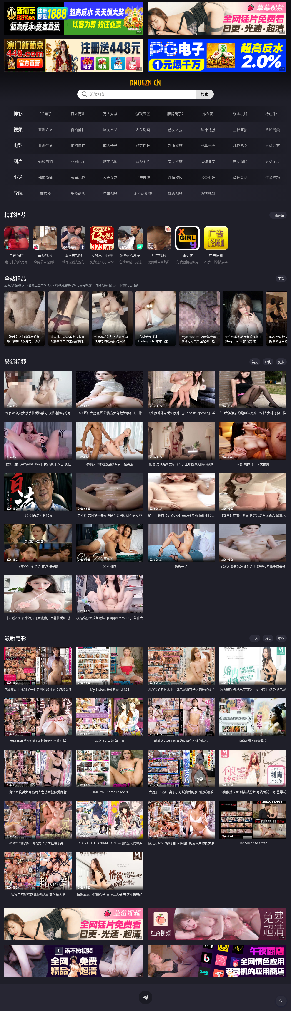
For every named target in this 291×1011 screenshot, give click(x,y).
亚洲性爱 (45, 145)
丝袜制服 (208, 129)
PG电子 (45, 113)
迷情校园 (175, 177)
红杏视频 (175, 193)
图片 (18, 161)
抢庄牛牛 (272, 113)
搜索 (204, 94)
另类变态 (272, 145)
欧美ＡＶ (110, 129)
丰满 (255, 638)
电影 (18, 145)
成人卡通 (110, 145)
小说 (18, 177)
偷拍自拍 (78, 145)
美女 (255, 362)
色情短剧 (208, 193)
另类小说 (208, 177)
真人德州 (78, 113)
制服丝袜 (175, 145)
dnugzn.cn (145, 82)
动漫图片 (142, 161)
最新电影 (15, 638)
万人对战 (110, 113)
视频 (18, 130)
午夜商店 (78, 193)
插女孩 (45, 193)
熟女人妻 (175, 129)
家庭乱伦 (78, 177)
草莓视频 (110, 193)
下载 (281, 278)
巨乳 (268, 362)
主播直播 (240, 129)
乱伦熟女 (240, 145)
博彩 (18, 114)
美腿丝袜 (175, 161)
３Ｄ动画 (142, 129)
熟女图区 (240, 161)
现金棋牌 (240, 113)
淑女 (268, 638)
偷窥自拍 (45, 161)
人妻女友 (110, 177)
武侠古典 (142, 177)
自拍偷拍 (78, 129)
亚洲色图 (78, 161)
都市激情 (45, 177)
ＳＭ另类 (272, 129)
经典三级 (208, 145)
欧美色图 (110, 161)
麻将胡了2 (175, 113)
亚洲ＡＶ (45, 129)
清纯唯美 (208, 161)
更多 (281, 362)
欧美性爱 (142, 145)
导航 (18, 193)
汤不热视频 (143, 193)
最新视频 (15, 361)
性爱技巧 (272, 177)
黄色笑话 (240, 177)
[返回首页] (281, 1001)
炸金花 (207, 113)
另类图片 (272, 161)
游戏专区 (142, 113)
